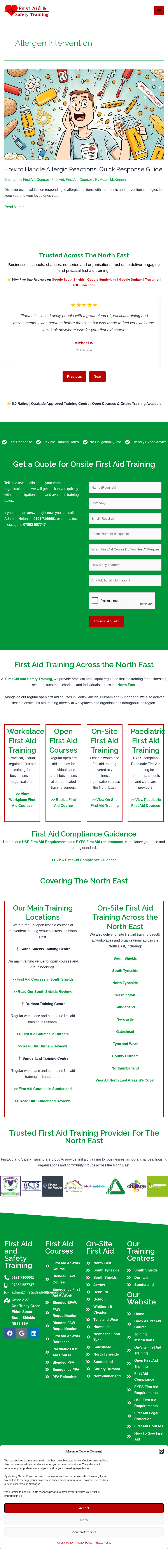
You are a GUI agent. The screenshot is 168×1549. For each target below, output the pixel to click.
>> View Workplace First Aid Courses (22, 799)
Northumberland (125, 1068)
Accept (84, 1508)
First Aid (57, 179)
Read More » (14, 206)
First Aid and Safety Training (28, 679)
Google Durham (130, 279)
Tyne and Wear (125, 1044)
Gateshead (125, 1031)
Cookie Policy (65, 1542)
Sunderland (125, 1007)
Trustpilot (152, 279)
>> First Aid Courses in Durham (43, 1034)
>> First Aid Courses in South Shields (43, 979)
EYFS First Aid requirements (99, 842)
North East (126, 685)
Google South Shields (68, 279)
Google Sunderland (101, 279)
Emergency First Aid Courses (27, 179)
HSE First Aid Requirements (45, 842)
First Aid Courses (79, 179)
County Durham (125, 1056)
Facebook (87, 285)
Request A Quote (106, 621)
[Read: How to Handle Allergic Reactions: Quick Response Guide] (84, 114)
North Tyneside (125, 983)
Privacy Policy (84, 1542)
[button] (161, 1451)
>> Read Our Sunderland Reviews (43, 1101)
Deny (84, 1520)
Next (97, 376)
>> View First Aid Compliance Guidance (84, 860)
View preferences (84, 1532)
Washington (125, 995)
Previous (74, 376)
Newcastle (125, 1019)
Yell (75, 285)
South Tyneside (125, 971)
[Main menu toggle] (159, 10)
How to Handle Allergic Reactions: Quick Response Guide (83, 169)
